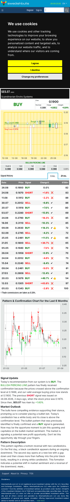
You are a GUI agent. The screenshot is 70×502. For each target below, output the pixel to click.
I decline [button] (35, 70)
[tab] (53, 176)
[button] (66, 3)
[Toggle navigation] (3, 10)
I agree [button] (35, 63)
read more (41, 501)
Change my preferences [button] (35, 76)
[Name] (66, 10)
